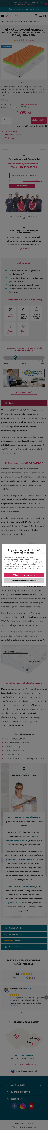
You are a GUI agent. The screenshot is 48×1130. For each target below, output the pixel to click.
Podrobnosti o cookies (31, 569)
